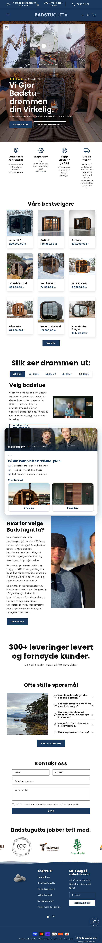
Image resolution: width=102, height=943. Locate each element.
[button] (29, 497)
